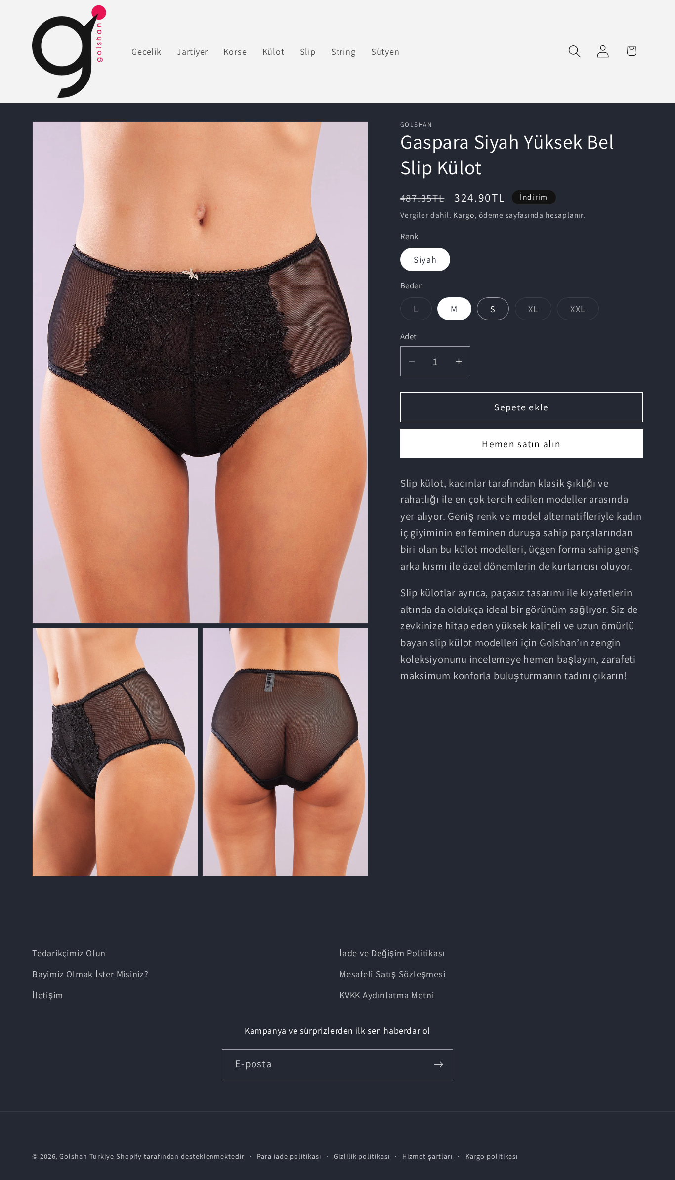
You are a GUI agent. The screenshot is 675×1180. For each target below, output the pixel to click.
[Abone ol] (438, 1065)
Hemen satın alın (521, 443)
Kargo (463, 214)
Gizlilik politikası (361, 1156)
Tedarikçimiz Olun (69, 953)
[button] (575, 51)
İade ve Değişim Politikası (392, 953)
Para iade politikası (289, 1156)
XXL (584, 311)
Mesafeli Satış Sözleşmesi (392, 974)
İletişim (47, 995)
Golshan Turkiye (86, 1156)
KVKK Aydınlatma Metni (386, 995)
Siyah (425, 259)
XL (540, 311)
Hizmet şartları (427, 1156)
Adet (408, 336)
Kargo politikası (491, 1156)
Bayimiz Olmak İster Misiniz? (90, 974)
